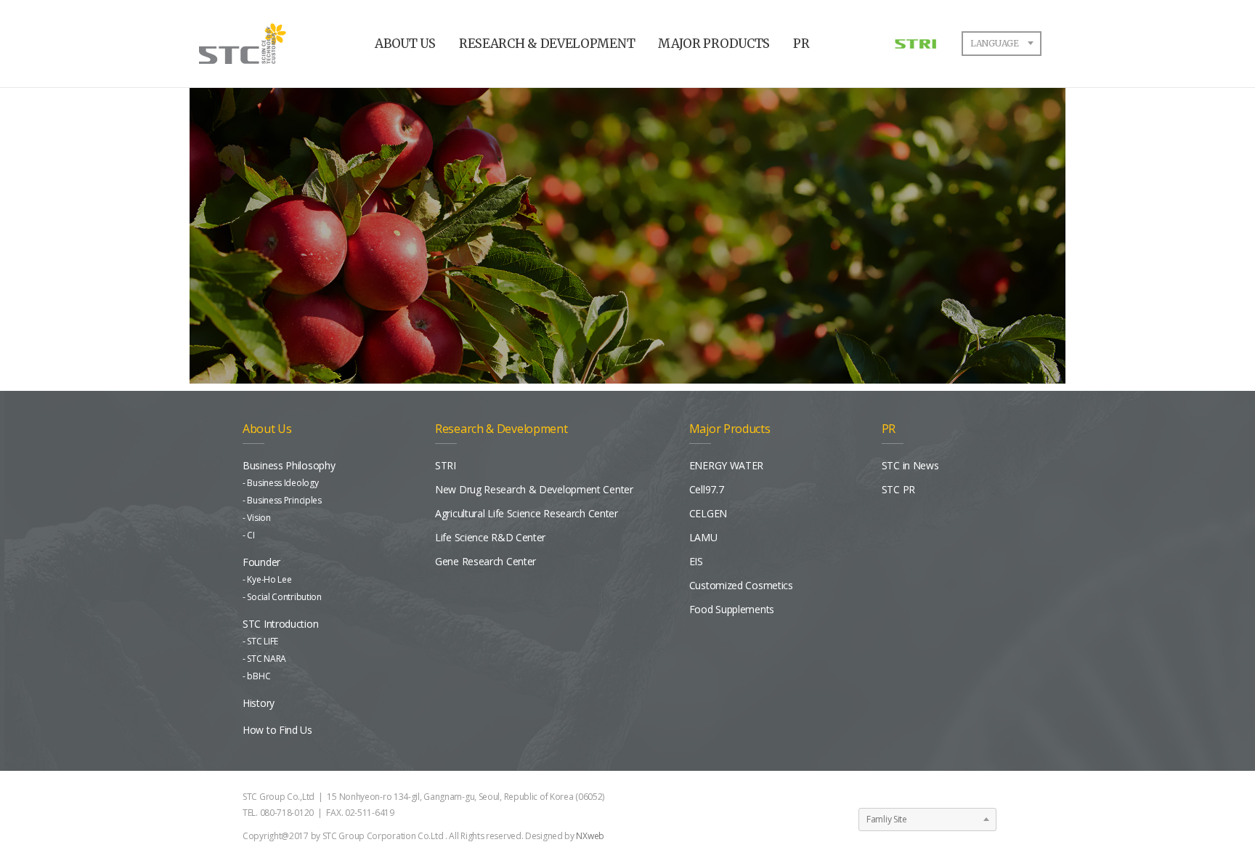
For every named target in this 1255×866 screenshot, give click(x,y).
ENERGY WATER (726, 465)
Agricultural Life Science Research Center (526, 513)
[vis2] (627, 231)
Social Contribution (284, 597)
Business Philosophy (289, 465)
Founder (261, 562)
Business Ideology (282, 483)
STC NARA (266, 658)
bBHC (258, 676)
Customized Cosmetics (741, 585)
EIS (696, 561)
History (259, 703)
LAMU (703, 537)
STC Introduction (280, 624)
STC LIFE (262, 641)
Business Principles (284, 500)
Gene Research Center (485, 561)
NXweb (590, 836)
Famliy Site (886, 819)
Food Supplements (731, 609)
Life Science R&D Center (490, 537)
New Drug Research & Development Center (534, 489)
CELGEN (708, 513)
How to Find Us (277, 730)
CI (250, 535)
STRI (445, 465)
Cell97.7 (706, 489)
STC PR (898, 489)
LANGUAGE (994, 43)
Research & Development (501, 429)
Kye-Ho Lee (269, 579)
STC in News (910, 465)
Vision (258, 517)
